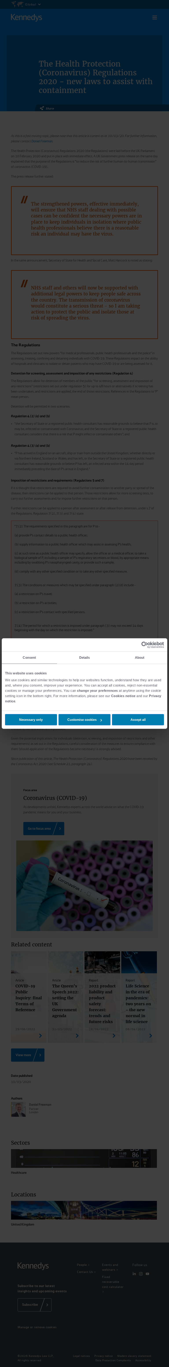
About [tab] (140, 657)
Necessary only (31, 720)
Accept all (138, 720)
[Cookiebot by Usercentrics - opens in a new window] (144, 645)
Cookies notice (123, 696)
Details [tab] (84, 657)
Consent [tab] (29, 657)
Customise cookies (82, 720)
